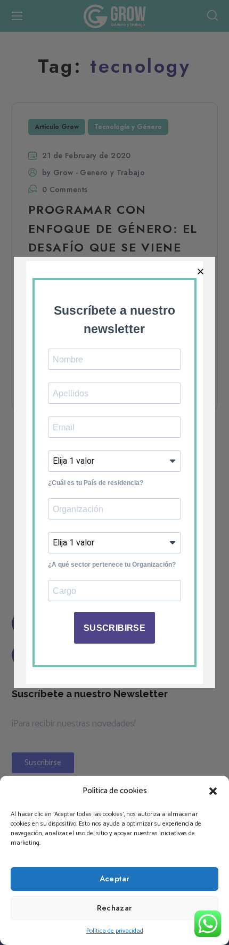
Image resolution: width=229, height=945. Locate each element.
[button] (213, 791)
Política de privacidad (114, 931)
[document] (114, 472)
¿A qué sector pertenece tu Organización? (112, 564)
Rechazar (115, 908)
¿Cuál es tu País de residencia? (95, 483)
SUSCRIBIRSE (114, 627)
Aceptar (115, 879)
